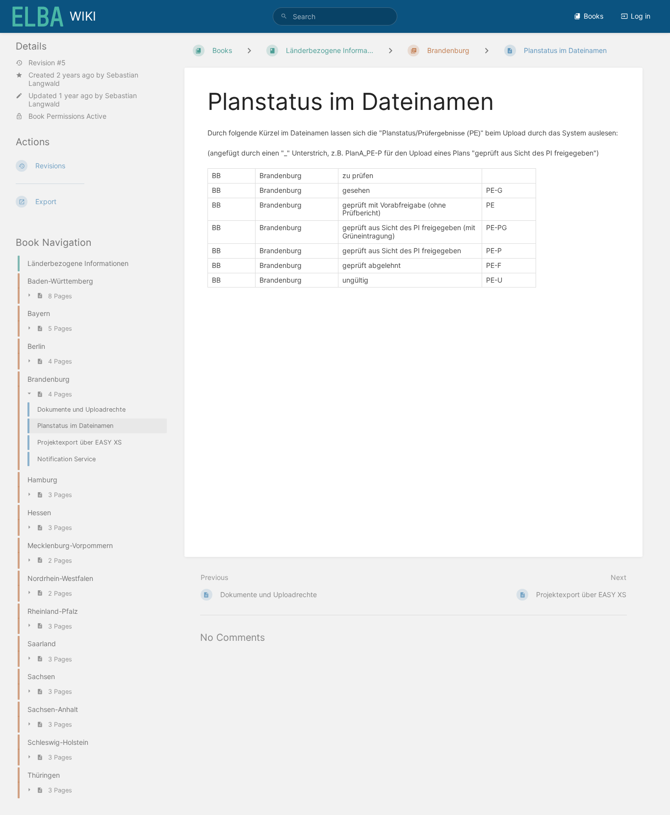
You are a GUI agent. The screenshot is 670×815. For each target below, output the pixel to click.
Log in (640, 16)
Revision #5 (47, 63)
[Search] (284, 16)
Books (593, 16)
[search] (335, 16)
